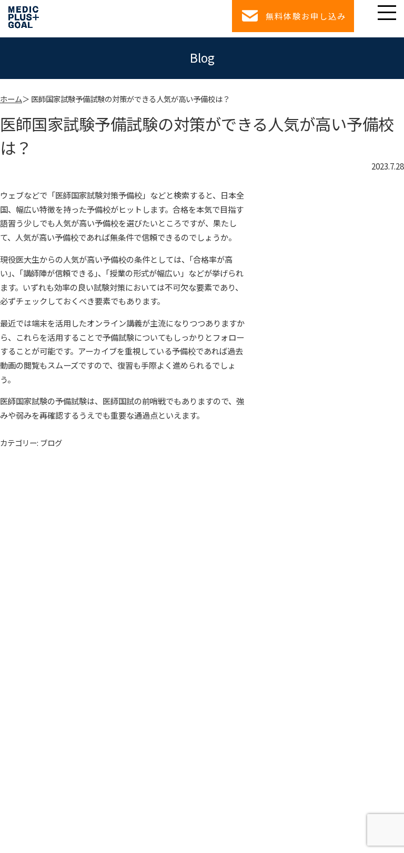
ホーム (11, 98)
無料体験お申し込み (306, 16)
